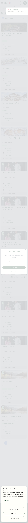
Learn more (6, 500)
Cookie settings (13, 509)
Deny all (13, 513)
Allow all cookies (14, 518)
